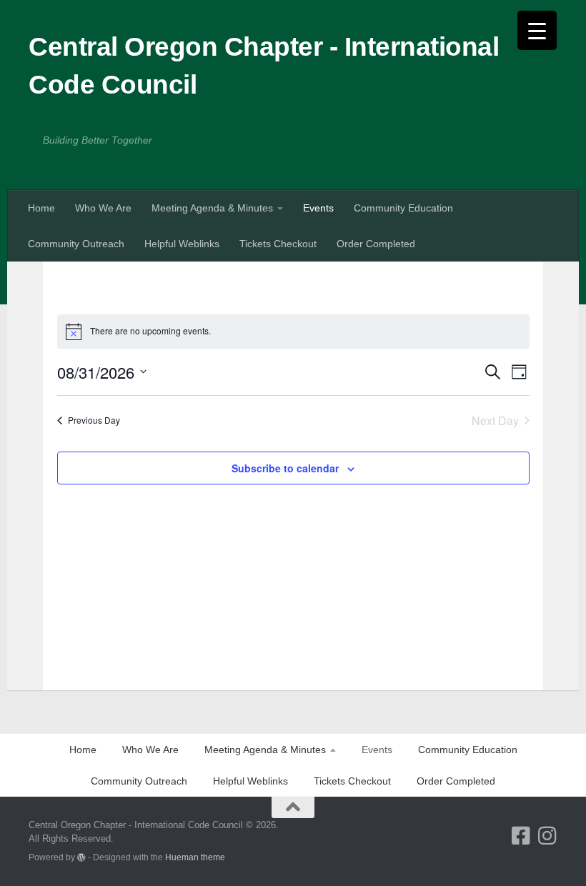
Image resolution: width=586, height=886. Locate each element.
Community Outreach (76, 243)
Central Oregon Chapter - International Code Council (264, 65)
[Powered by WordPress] (81, 857)
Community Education (403, 208)
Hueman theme (195, 857)
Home (41, 208)
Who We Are (103, 208)
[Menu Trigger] (537, 30)
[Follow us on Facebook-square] (520, 835)
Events (318, 208)
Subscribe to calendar (285, 468)
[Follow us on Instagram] (547, 835)
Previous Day (94, 420)
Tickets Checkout (278, 243)
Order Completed (376, 243)
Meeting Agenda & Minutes (212, 208)
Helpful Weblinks (181, 243)
